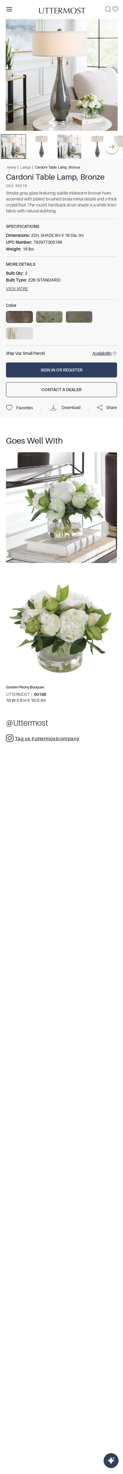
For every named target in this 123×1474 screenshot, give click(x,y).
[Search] (108, 9)
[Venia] (61, 9)
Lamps (25, 167)
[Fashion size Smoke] (79, 317)
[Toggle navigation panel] (9, 9)
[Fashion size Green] (49, 317)
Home (11, 167)
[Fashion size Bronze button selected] (19, 317)
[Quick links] (111, 1460)
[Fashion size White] (19, 333)
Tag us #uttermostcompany (47, 738)
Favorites (24, 407)
